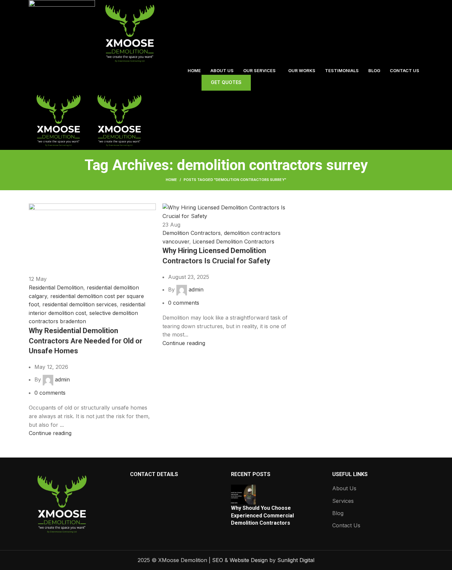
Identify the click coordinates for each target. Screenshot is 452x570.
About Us (344, 488)
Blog (337, 513)
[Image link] (62, 503)
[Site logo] (63, 32)
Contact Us (346, 525)
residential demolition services (79, 304)
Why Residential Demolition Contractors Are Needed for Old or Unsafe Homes (85, 341)
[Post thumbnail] (243, 494)
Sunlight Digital (295, 560)
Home (171, 179)
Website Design (249, 560)
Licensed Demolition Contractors (233, 241)
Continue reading (50, 433)
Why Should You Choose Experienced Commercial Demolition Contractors (262, 515)
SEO (217, 560)
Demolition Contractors (191, 233)
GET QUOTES (226, 82)
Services (343, 501)
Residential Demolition (56, 287)
